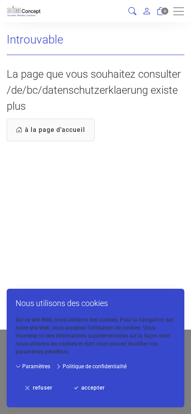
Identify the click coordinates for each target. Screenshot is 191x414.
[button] (132, 11)
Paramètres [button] (35, 366)
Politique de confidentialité (94, 366)
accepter (93, 388)
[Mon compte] (146, 11)
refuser (42, 388)
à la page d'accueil (55, 129)
